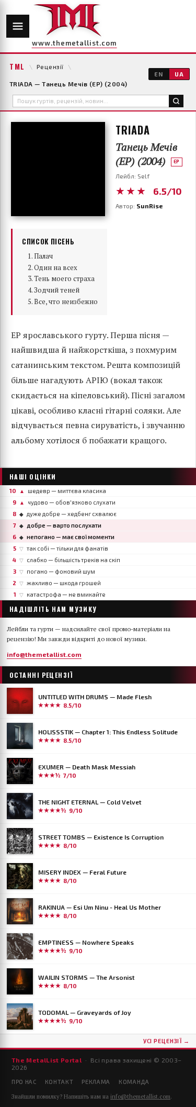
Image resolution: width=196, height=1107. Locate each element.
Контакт (59, 1081)
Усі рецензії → (166, 1040)
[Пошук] (176, 101)
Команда (134, 1081)
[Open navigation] (17, 26)
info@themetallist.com (44, 654)
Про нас (24, 1081)
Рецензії (50, 66)
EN (158, 74)
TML (17, 66)
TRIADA (133, 130)
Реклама (96, 1081)
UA (179, 74)
